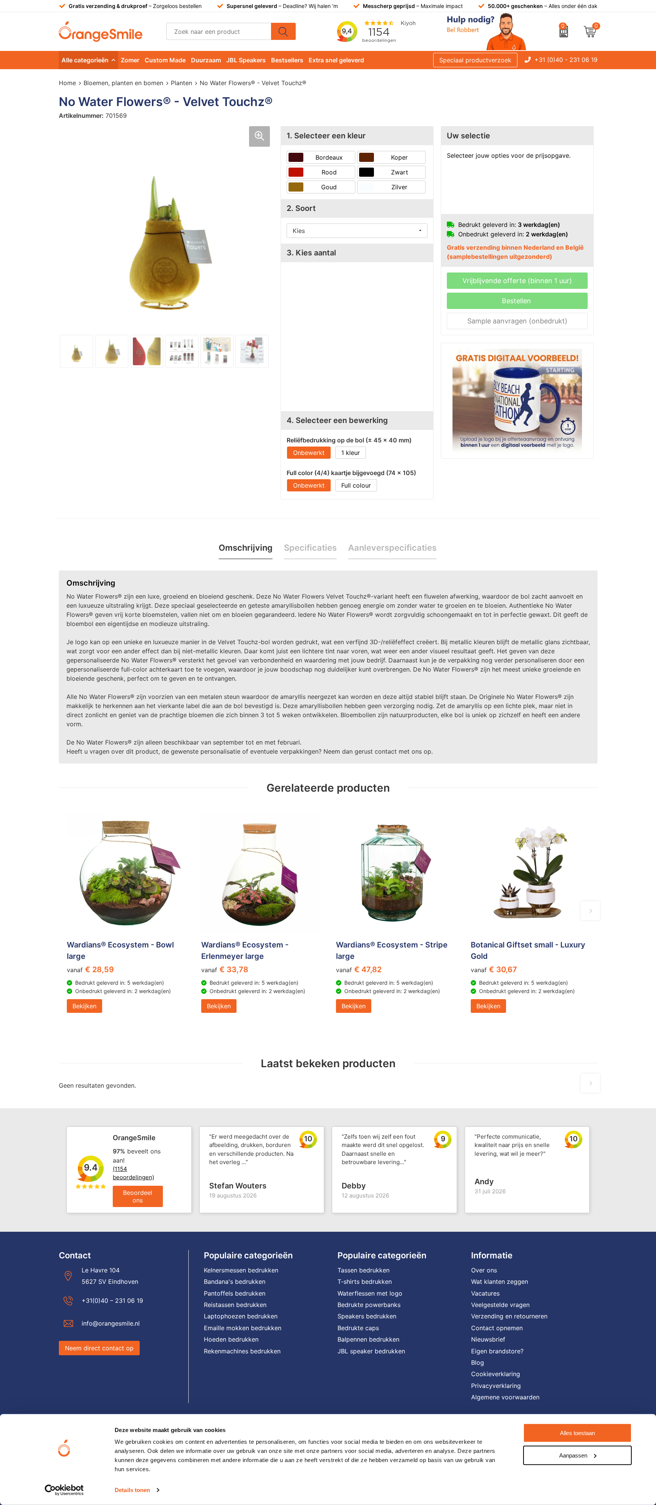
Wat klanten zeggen (499, 1281)
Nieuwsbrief (488, 1339)
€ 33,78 (224, 969)
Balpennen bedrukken (368, 1339)
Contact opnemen (497, 1328)
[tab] (246, 548)
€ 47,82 (359, 969)
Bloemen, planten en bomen (123, 83)
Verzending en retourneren (509, 1316)
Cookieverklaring (495, 1374)
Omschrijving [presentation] (246, 548)
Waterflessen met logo (369, 1293)
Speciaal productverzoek (475, 60)
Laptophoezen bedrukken (241, 1316)
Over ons (484, 1270)
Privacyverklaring (496, 1385)
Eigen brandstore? (497, 1351)
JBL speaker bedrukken (371, 1351)
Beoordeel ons (137, 1196)
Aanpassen (573, 1455)
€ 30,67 (494, 969)
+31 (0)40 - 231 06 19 (566, 59)
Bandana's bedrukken (234, 1281)
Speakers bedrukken (366, 1316)
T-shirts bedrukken (364, 1281)
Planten (181, 83)
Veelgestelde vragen (500, 1305)
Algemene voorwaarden (505, 1397)
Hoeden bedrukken (231, 1339)
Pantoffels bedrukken (234, 1293)
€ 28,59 (90, 969)
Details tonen (132, 1490)
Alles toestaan (577, 1433)
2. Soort (301, 208)
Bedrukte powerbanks (369, 1305)
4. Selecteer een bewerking (337, 420)
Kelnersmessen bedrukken (241, 1270)
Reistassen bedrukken (235, 1305)
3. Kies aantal (311, 252)
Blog (477, 1362)
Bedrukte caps (358, 1328)
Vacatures (485, 1293)
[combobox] (218, 31)
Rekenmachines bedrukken (242, 1351)
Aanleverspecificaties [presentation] (392, 548)
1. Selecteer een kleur (326, 135)
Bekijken (84, 1006)
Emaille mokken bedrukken (242, 1328)
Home (67, 83)
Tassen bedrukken (363, 1270)
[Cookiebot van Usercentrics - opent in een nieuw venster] (64, 1490)
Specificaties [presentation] (310, 548)
